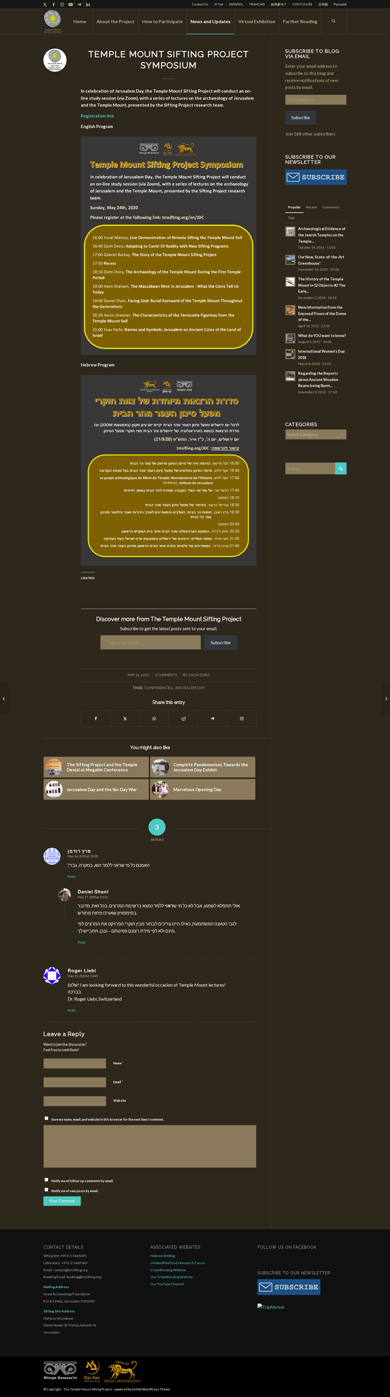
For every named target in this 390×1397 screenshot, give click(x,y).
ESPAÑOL (236, 4)
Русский (340, 4)
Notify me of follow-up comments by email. (82, 1181)
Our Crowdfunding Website (171, 1277)
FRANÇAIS (257, 4)
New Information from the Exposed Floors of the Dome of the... (322, 313)
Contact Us (200, 4)
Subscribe (301, 117)
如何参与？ (279, 4)
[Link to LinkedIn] (88, 4)
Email (118, 1081)
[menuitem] (200, 4)
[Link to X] (45, 4)
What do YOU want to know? (322, 335)
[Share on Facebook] (95, 719)
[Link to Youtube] (71, 4)
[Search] (334, 21)
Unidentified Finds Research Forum (177, 1263)
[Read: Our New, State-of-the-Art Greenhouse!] (290, 260)
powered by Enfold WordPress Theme (142, 1389)
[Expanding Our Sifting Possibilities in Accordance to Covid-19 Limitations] (4, 698)
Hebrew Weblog (162, 1256)
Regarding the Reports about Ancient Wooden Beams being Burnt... (318, 379)
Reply (72, 876)
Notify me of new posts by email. (74, 1191)
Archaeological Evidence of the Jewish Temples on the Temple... (321, 234)
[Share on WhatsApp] (154, 719)
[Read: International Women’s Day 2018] (290, 354)
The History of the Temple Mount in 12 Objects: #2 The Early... (321, 285)
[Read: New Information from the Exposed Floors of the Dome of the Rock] (290, 310)
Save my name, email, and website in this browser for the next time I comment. (107, 1119)
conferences (158, 687)
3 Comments (166, 675)
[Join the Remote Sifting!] (385, 698)
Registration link (97, 115)
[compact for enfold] (53, 21)
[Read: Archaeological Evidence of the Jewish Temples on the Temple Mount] (290, 231)
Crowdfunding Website (168, 1270)
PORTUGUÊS (302, 4)
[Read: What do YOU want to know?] (290, 338)
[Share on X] (125, 719)
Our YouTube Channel (167, 1284)
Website (119, 1100)
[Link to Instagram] (62, 4)
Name (118, 1063)
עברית (218, 4)
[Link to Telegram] (79, 4)
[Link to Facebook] (53, 4)
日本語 (323, 4)
